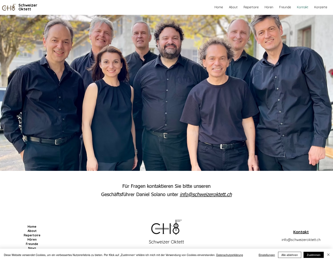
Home (32, 226)
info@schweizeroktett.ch (301, 240)
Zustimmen (313, 255)
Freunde (32, 244)
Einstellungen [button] (267, 255)
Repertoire (32, 235)
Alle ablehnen (289, 255)
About (32, 231)
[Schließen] (328, 255)
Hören (32, 239)
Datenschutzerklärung (229, 255)
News (32, 248)
